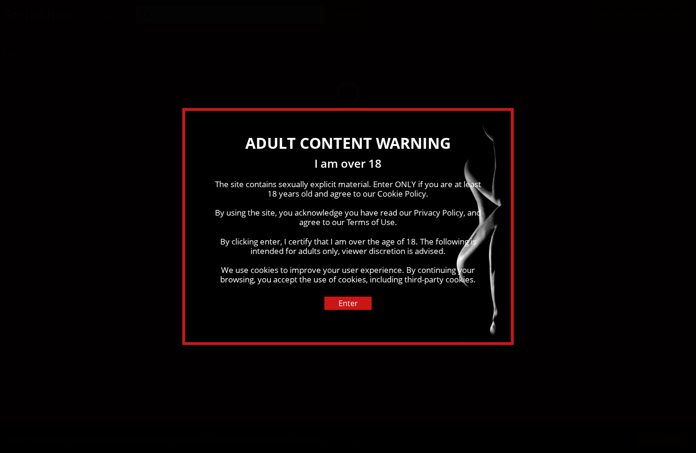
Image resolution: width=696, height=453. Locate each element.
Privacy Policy (439, 212)
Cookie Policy (401, 193)
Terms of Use (371, 222)
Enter (348, 303)
